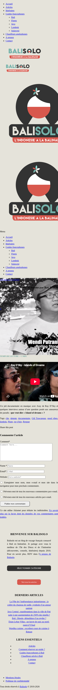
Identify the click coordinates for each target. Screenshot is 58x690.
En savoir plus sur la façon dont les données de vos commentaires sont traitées (29, 513)
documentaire (24, 418)
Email (3, 471)
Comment (5, 441)
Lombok (15, 27)
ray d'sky (18, 422)
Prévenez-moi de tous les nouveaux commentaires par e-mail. (30, 491)
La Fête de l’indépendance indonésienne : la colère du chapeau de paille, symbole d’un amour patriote (29, 604)
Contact (9, 41)
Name (3, 466)
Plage (10, 422)
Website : (4, 477)
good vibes (52, 418)
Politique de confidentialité (17, 681)
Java (13, 24)
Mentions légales (13, 677)
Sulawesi (15, 31)
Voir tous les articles (29, 582)
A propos (10, 37)
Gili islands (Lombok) (10, 279)
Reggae (26, 422)
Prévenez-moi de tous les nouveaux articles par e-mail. (27, 497)
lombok (3, 422)
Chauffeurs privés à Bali (32, 656)
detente (13, 418)
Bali (13, 17)
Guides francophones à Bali (32, 653)
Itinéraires (10, 10)
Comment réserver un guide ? (32, 649)
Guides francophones (15, 14)
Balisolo (23, 686)
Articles (9, 7)
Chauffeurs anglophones (16, 34)
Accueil (9, 4)
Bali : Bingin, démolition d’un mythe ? (29, 618)
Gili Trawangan (39, 418)
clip (7, 418)
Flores (14, 20)
